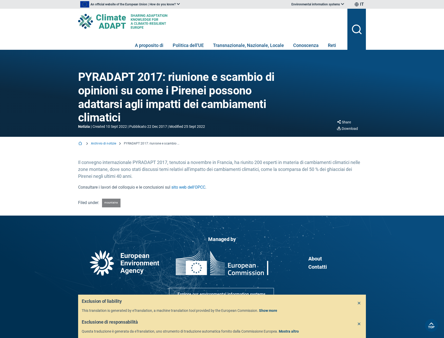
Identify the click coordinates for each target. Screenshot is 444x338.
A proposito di (149, 45)
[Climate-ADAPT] (210, 21)
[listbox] (130, 4)
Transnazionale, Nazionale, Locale (248, 45)
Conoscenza (306, 45)
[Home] (80, 144)
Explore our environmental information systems (221, 294)
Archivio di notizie (103, 143)
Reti (332, 45)
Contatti (317, 267)
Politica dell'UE (188, 45)
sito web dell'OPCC (188, 187)
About (315, 259)
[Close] (359, 303)
